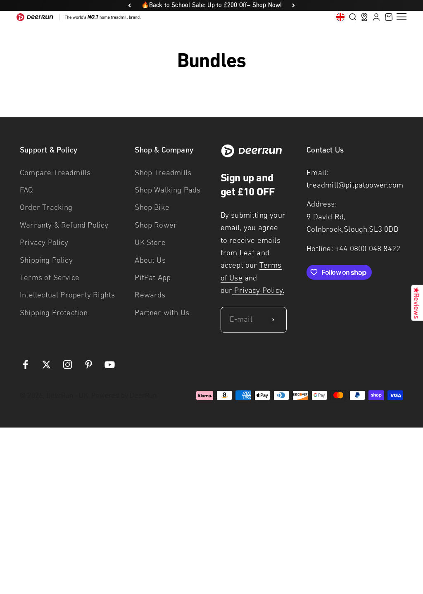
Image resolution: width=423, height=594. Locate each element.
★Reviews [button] (416, 303)
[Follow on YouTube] (109, 364)
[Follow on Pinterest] (88, 364)
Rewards (150, 294)
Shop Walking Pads (167, 190)
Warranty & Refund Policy (64, 225)
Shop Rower (156, 225)
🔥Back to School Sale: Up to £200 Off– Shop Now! (211, 5)
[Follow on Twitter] (46, 364)
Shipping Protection (54, 312)
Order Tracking (46, 207)
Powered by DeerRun (124, 395)
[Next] (293, 5)
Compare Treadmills (55, 172)
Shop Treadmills (163, 172)
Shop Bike (152, 207)
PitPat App (153, 277)
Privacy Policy (44, 242)
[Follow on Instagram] (67, 364)
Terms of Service (49, 277)
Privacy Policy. (258, 290)
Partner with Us (162, 312)
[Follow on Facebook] (25, 364)
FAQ (26, 190)
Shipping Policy (46, 260)
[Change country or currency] (340, 17)
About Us (150, 260)
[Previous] (129, 5)
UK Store (150, 242)
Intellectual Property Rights (67, 294)
